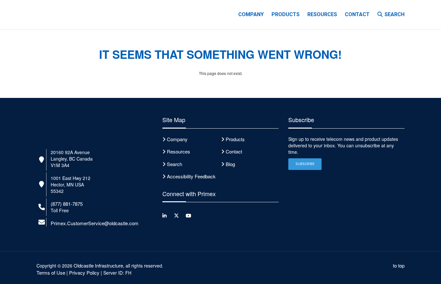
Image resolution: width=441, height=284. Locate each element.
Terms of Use (50, 272)
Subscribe (304, 164)
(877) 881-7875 (67, 203)
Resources (322, 14)
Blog (230, 164)
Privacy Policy (84, 272)
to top (399, 265)
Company (251, 14)
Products (235, 139)
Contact (357, 14)
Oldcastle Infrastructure (98, 265)
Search (395, 14)
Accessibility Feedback (191, 176)
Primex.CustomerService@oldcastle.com (94, 223)
